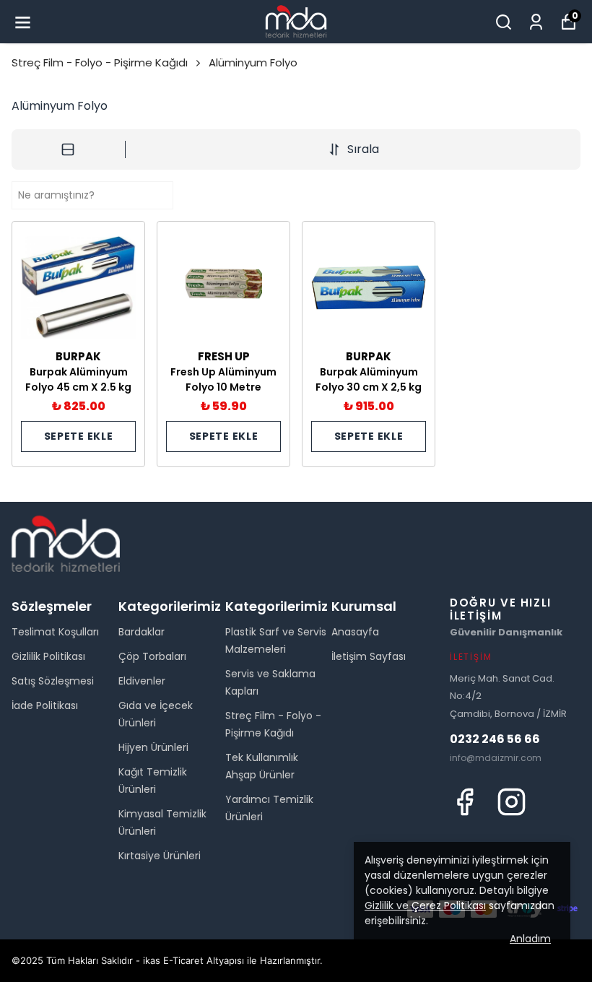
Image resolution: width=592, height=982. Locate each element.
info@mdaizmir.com (495, 758)
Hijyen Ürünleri (153, 747)
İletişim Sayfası (368, 656)
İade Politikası (45, 705)
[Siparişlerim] (536, 22)
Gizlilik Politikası (48, 656)
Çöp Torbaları (152, 656)
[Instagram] (511, 802)
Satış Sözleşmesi (53, 681)
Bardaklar (141, 632)
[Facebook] (464, 802)
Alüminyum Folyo (253, 62)
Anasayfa (355, 632)
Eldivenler (141, 681)
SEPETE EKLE (78, 436)
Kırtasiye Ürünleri (159, 855)
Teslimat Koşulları (55, 632)
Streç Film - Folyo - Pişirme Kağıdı (100, 62)
